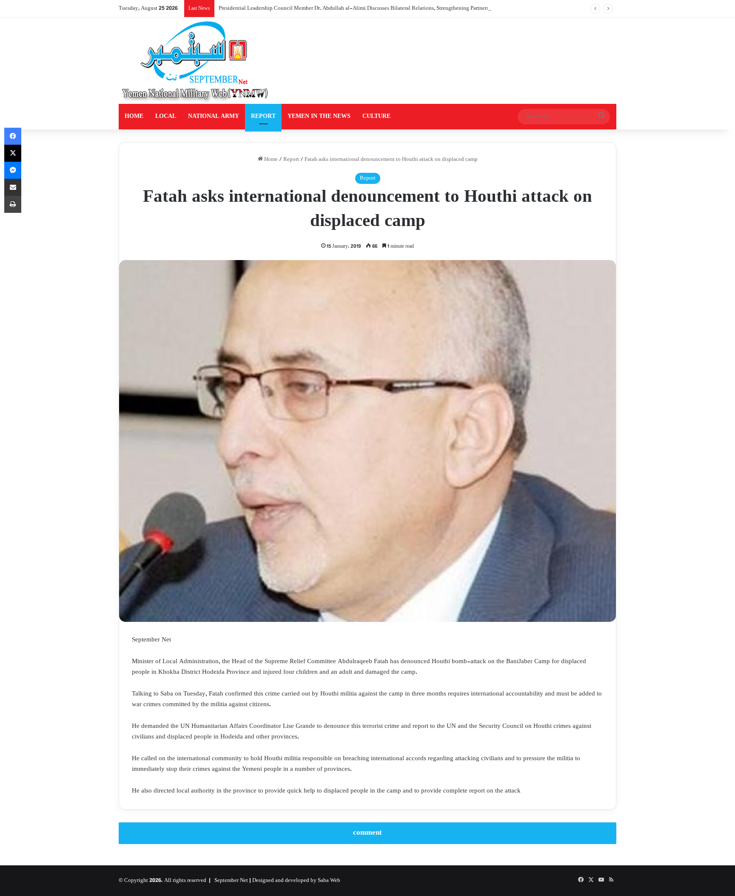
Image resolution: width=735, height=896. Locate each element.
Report (291, 159)
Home (270, 159)
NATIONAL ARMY (213, 116)
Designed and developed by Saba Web (296, 880)
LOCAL (165, 116)
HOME (134, 116)
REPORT (263, 116)
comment (367, 833)
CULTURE (376, 116)
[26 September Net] (196, 60)
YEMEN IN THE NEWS (319, 116)
